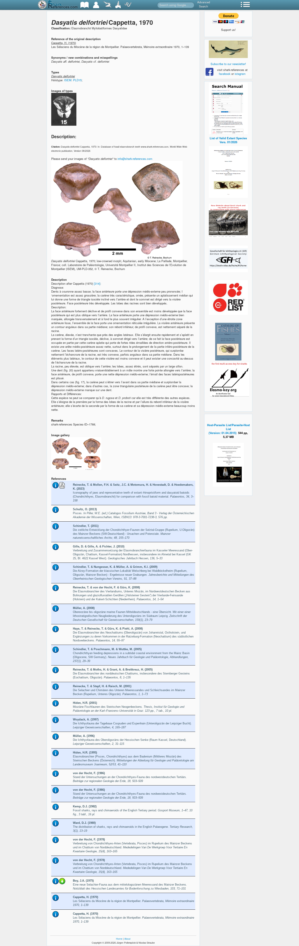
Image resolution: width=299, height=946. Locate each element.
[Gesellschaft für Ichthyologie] (228, 258)
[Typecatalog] (118, 5)
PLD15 (77, 80)
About (127, 938)
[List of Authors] (96, 5)
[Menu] (245, 5)
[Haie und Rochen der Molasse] (228, 221)
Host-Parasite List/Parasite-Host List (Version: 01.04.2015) (228, 429)
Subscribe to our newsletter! (228, 64)
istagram (240, 74)
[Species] (107, 5)
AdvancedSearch (203, 4)
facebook (224, 74)
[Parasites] (128, 5)
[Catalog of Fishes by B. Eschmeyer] (228, 341)
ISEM (67, 80)
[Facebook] (228, 49)
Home (119, 938)
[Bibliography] (84, 5)
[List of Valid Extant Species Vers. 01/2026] (228, 171)
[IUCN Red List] (228, 297)
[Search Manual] (228, 108)
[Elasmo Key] (229, 379)
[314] (97, 283)
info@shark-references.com (135, 159)
